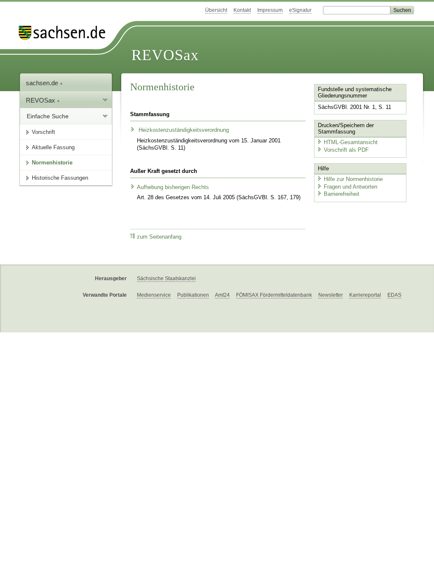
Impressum (270, 10)
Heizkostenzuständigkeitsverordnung (183, 130)
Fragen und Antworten (350, 187)
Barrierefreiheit (341, 194)
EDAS (394, 295)
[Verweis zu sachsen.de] (65, 32)
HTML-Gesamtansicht (351, 142)
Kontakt (242, 10)
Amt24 (222, 295)
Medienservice (154, 295)
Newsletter (330, 295)
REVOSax (165, 55)
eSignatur (300, 10)
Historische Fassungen (60, 178)
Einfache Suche (48, 116)
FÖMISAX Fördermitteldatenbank (274, 295)
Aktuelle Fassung (53, 147)
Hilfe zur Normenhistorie (353, 179)
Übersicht (216, 10)
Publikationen (193, 295)
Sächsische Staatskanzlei (166, 278)
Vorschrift (43, 132)
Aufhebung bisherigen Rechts (173, 187)
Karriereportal (365, 295)
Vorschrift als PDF (346, 150)
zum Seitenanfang (159, 237)
